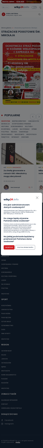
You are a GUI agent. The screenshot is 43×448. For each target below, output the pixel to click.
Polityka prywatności (25, 247)
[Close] (37, 197)
